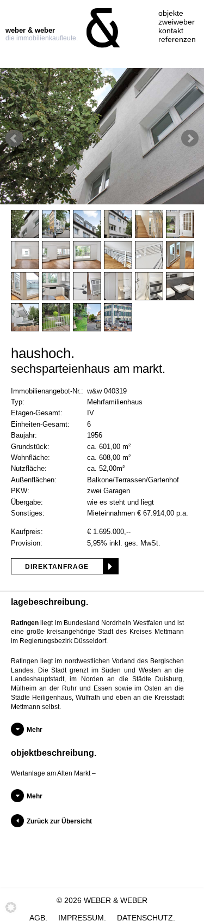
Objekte (170, 13)
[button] (11, 911)
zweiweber (176, 21)
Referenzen (177, 39)
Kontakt (170, 30)
